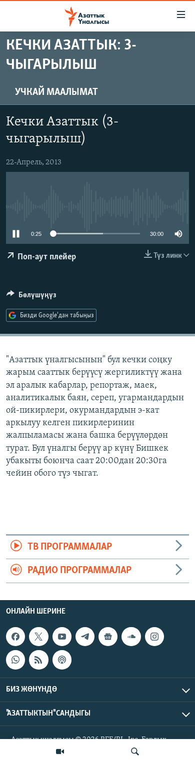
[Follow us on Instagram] (154, 636)
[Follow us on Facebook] (15, 636)
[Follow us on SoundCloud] (131, 636)
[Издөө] (135, 751)
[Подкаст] (62, 659)
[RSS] (38, 659)
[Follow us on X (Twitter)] (38, 636)
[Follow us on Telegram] (85, 636)
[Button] (31, 297)
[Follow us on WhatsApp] (15, 659)
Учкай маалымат (56, 92)
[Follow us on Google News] (108, 636)
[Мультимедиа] (60, 751)
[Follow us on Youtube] (62, 636)
